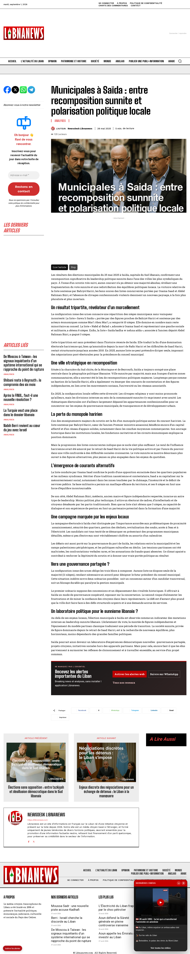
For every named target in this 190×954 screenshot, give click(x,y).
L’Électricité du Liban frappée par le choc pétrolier (119, 907)
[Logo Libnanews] (24, 33)
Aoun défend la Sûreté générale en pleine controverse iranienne (114, 921)
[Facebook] (28, 841)
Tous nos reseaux (124, 682)
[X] (34, 841)
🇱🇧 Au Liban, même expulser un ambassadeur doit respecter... (157, 928)
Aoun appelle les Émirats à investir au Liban (117, 935)
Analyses (9, 374)
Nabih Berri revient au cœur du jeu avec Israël (22, 427)
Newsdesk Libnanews (80, 128)
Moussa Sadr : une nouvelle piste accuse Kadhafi (70, 907)
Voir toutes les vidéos (161, 948)
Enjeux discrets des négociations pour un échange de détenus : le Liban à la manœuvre (106, 791)
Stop (73, 267)
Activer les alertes (12, 948)
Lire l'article (59, 267)
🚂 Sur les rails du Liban (146, 935)
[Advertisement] (95, 29)
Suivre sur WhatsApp (164, 674)
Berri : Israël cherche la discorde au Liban (66, 919)
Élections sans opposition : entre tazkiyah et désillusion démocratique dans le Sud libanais (36, 791)
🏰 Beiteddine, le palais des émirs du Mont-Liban (157, 941)
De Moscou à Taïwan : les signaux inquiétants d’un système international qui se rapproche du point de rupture (24, 362)
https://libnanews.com (37, 820)
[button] (179, 61)
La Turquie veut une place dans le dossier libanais (21, 412)
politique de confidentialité (24, 203)
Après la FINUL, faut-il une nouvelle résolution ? (21, 397)
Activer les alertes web (130, 674)
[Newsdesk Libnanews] (53, 128)
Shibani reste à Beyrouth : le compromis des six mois (22, 382)
